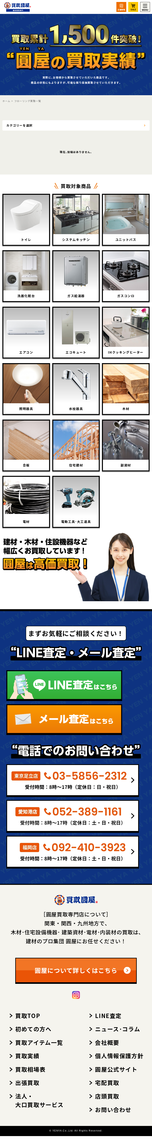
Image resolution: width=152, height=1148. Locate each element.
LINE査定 (108, 1015)
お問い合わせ (113, 1109)
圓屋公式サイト (116, 1069)
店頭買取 (107, 1096)
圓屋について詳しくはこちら (76, 970)
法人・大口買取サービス (39, 1100)
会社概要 (107, 1042)
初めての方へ (33, 1029)
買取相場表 (30, 1069)
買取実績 (27, 1056)
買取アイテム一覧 (39, 1042)
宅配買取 (107, 1082)
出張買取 (27, 1082)
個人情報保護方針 (119, 1056)
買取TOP (27, 1015)
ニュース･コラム (117, 1029)
